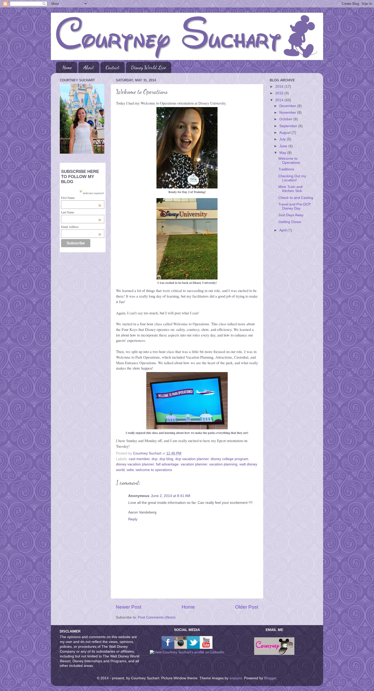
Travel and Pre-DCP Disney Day (294, 206)
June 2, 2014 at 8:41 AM (170, 496)
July (283, 139)
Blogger (270, 678)
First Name (81, 198)
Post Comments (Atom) (157, 617)
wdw (130, 470)
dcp (154, 459)
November (288, 112)
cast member (139, 459)
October (286, 119)
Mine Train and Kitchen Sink (290, 189)
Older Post (246, 607)
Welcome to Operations (289, 161)
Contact (112, 67)
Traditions (286, 169)
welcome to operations (154, 470)
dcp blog (166, 459)
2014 (279, 100)
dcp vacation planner (192, 459)
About (88, 67)
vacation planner (194, 464)
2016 (279, 87)
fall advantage (167, 464)
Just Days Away (291, 215)
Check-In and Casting (295, 198)
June (283, 146)
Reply (132, 519)
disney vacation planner (135, 464)
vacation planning (223, 464)
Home (67, 67)
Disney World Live (148, 67)
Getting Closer (289, 222)
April (283, 230)
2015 (279, 93)
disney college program (229, 459)
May (283, 153)
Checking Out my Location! (292, 178)
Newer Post (128, 607)
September (288, 126)
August (285, 133)
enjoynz (235, 678)
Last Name (81, 212)
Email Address (81, 227)
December (288, 106)
